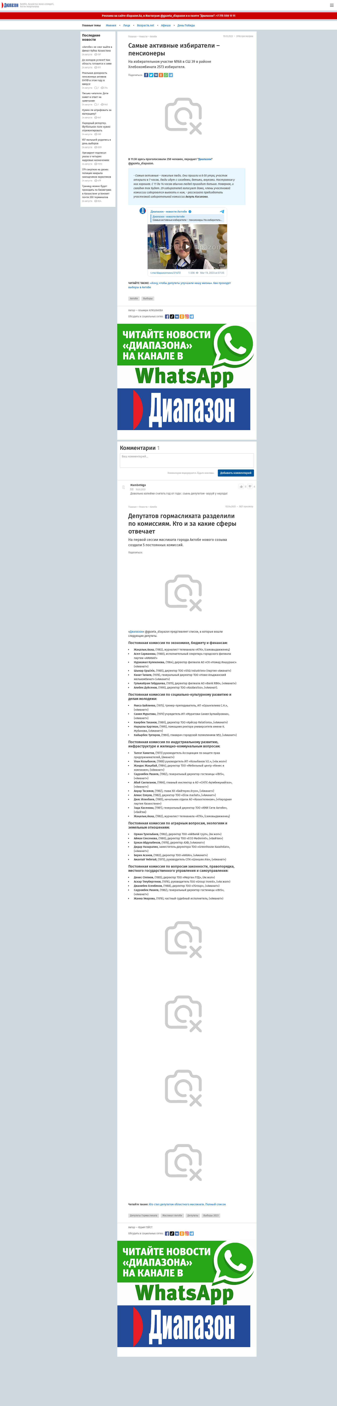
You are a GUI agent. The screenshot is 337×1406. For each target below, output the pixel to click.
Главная (132, 36)
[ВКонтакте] (156, 75)
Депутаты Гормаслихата (143, 1215)
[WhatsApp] (166, 75)
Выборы (148, 298)
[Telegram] (171, 75)
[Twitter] (151, 75)
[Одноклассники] (161, 75)
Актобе (153, 36)
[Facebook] (146, 75)
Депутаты (192, 1215)
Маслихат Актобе (172, 1215)
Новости (143, 36)
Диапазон (136, 631)
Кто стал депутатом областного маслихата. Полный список (187, 1204)
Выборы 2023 (211, 1215)
